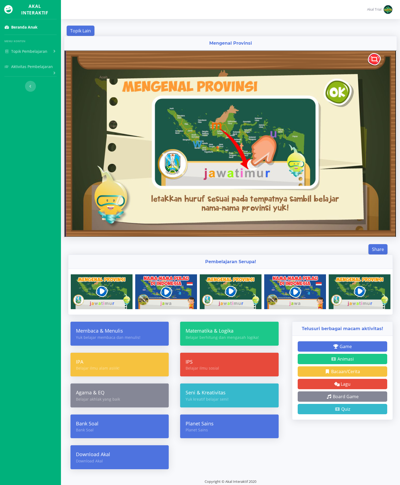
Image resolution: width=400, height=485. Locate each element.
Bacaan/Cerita (345, 372)
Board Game (345, 397)
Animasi (345, 359)
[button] (380, 9)
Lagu (345, 384)
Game (345, 346)
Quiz (345, 409)
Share (378, 249)
